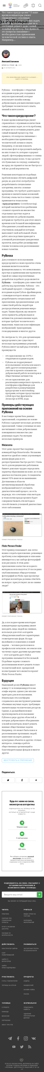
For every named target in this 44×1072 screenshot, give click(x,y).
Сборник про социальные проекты (7, 920)
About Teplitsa (7, 1025)
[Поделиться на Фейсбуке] (22, 780)
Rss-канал (30, 1046)
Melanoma (7, 444)
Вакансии (5, 1016)
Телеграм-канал (10, 1038)
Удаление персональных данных (29, 1016)
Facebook (18, 1038)
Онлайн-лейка (29, 989)
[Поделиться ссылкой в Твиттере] (8, 780)
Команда (5, 1012)
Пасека (26, 994)
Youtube (14, 1046)
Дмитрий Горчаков (10, 61)
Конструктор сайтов (9, 948)
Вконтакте (34, 1038)
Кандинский (28, 985)
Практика (5, 914)
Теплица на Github (9, 985)
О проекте (5, 1007)
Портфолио (6, 1020)
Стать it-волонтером (9, 981)
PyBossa (6, 90)
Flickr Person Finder (12, 545)
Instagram (26, 1038)
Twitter (22, 1046)
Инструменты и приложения (18, 760)
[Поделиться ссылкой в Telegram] (35, 780)
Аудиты (26, 981)
